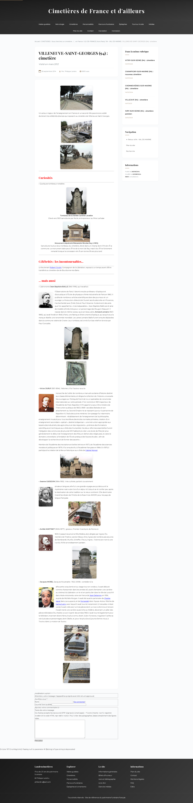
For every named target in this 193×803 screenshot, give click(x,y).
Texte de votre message (44, 710)
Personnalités (88, 24)
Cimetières (73, 24)
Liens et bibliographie (107, 779)
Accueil (37, 41)
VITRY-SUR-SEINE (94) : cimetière (140, 60)
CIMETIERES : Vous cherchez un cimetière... (57, 41)
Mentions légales (137, 779)
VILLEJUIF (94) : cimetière (136, 100)
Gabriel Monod (91, 450)
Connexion (116, 31)
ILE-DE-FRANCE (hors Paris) (94, 41)
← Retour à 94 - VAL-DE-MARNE (138, 139)
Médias (151, 24)
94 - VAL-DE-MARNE (114, 41)
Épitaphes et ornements (76, 787)
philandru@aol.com (43, 782)
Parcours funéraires (106, 24)
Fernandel (85, 601)
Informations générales (108, 772)
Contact (90, 31)
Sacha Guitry (61, 604)
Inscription (103, 31)
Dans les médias (105, 787)
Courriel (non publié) (43, 705)
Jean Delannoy (96, 595)
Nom (37, 702)
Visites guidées (44, 24)
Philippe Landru (70, 71)
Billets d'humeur (105, 775)
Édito (132, 787)
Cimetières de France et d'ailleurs (96, 11)
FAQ (132, 783)
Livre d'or (102, 783)
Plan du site (77, 31)
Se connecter (79, 702)
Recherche (130, 151)
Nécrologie (59, 24)
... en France (78, 41)
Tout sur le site (138, 24)
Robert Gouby (56, 268)
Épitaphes (123, 24)
